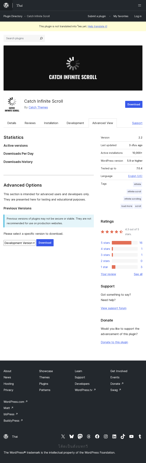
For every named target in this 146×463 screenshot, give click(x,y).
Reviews (30, 123)
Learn (78, 371)
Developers (82, 383)
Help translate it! (97, 26)
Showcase (46, 371)
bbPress (11, 414)
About (7, 371)
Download (133, 104)
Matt (9, 408)
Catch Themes (38, 107)
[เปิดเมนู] (140, 5)
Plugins (43, 383)
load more (126, 206)
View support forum (113, 308)
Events (114, 377)
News (7, 377)
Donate (117, 383)
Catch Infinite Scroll (43, 101)
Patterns (44, 390)
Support (137, 123)
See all (138, 274)
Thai (15, 436)
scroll (138, 206)
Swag (115, 390)
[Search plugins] (41, 38)
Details (11, 123)
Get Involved (118, 371)
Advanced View (102, 123)
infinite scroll (134, 191)
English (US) (135, 176)
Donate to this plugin (114, 342)
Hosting (9, 383)
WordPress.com (16, 401)
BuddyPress (13, 420)
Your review (108, 274)
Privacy (8, 390)
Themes (44, 377)
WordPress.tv (85, 390)
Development (75, 123)
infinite (137, 184)
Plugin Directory (13, 16)
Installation (51, 123)
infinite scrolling (132, 198)
